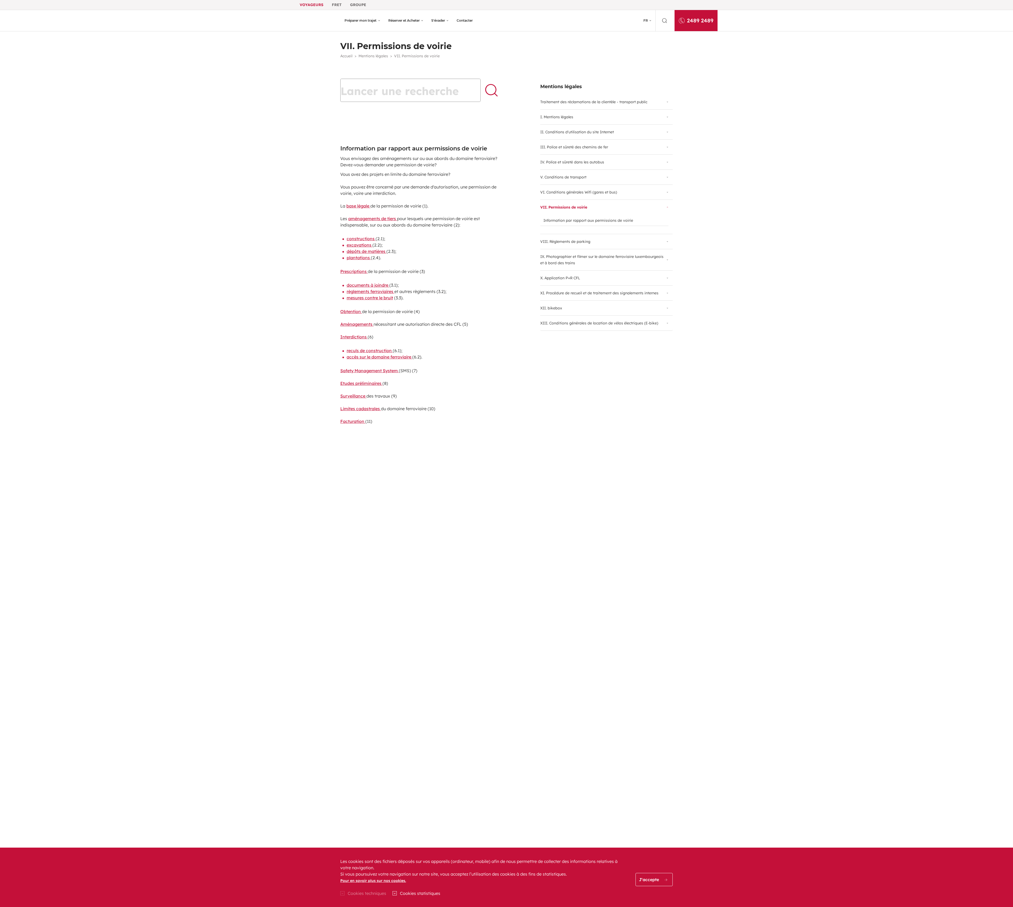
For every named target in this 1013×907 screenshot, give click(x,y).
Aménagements (357, 324)
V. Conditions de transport (563, 177)
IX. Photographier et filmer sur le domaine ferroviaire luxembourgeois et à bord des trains (601, 259)
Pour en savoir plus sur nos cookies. (373, 880)
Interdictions (354, 336)
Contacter (465, 20)
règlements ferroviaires (370, 291)
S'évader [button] (438, 20)
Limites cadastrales (360, 408)
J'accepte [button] (649, 879)
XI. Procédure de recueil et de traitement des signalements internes (599, 293)
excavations (359, 245)
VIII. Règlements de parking (565, 241)
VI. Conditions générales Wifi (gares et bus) (578, 192)
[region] (506, 877)
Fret (337, 4)
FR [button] (645, 20)
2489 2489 (700, 20)
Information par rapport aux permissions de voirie (588, 220)
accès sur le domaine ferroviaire (379, 357)
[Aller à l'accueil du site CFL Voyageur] (318, 20)
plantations (359, 257)
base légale (358, 206)
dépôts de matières (366, 251)
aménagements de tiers (372, 218)
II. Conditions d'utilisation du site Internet (577, 132)
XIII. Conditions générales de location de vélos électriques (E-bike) (599, 323)
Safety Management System (369, 370)
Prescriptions (354, 271)
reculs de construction (370, 350)
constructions (361, 238)
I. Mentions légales (556, 117)
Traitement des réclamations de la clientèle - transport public (593, 102)
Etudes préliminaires (361, 383)
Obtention (351, 311)
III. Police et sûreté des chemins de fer (574, 147)
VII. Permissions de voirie (563, 207)
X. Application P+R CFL (560, 278)
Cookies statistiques (420, 893)
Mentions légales (373, 56)
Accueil (346, 56)
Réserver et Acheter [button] (404, 20)
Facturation (352, 421)
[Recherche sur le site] (665, 20)
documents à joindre (368, 285)
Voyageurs (311, 4)
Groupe (358, 4)
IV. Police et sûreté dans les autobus (572, 162)
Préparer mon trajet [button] (360, 20)
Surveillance (353, 396)
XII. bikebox (551, 308)
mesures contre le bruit (370, 297)
